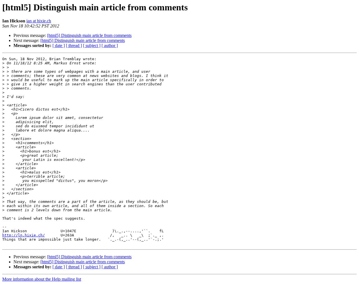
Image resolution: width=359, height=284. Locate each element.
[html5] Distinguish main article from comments (89, 35)
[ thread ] (74, 45)
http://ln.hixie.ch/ (23, 235)
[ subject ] (91, 45)
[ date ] (58, 45)
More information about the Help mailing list (41, 279)
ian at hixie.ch (38, 20)
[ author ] (110, 45)
